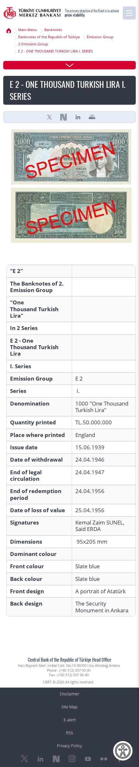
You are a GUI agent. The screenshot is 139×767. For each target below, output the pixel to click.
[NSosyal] (64, 117)
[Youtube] (87, 758)
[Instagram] (72, 758)
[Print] (92, 117)
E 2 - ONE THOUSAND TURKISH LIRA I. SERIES (55, 51)
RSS (69, 733)
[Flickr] (103, 758)
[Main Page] (32, 13)
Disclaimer (69, 694)
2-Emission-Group (33, 44)
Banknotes (53, 30)
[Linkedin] (78, 117)
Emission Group (100, 37)
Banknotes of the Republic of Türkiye (49, 37)
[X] (49, 117)
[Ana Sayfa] (9, 31)
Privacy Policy (69, 746)
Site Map (69, 707)
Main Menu (27, 30)
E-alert (70, 720)
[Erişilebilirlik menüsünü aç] (123, 751)
